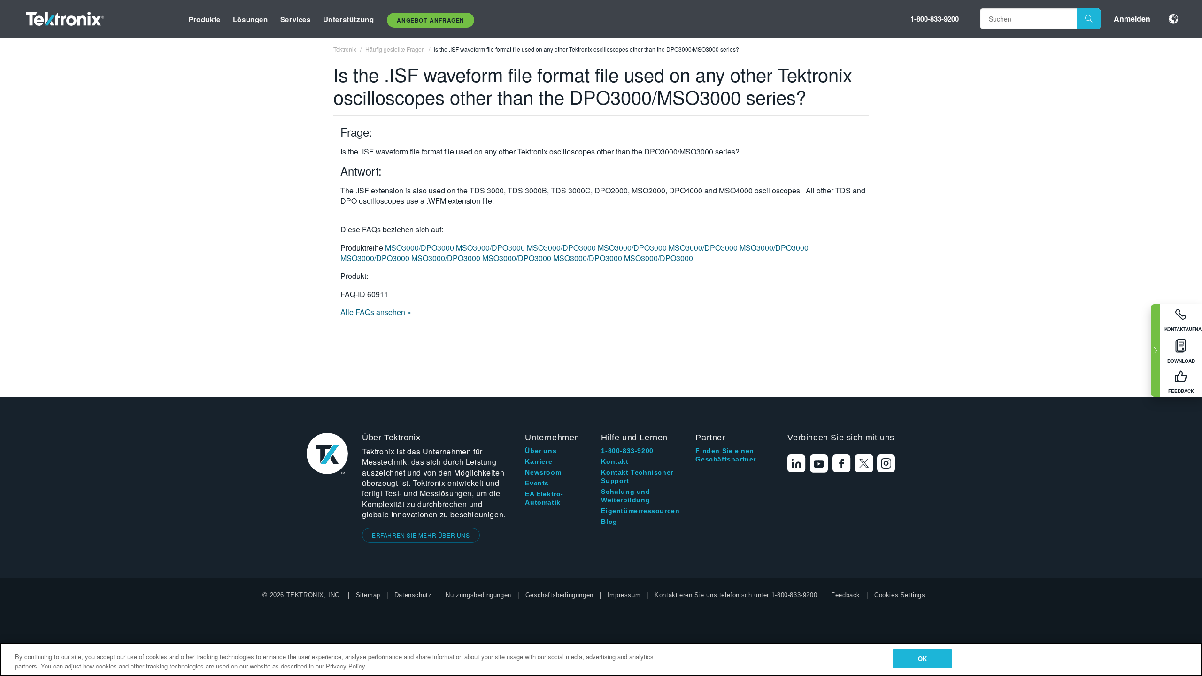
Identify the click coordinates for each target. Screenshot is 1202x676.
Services (295, 19)
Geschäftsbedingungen (559, 595)
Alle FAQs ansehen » (375, 312)
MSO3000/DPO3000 (420, 247)
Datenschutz (413, 595)
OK (922, 658)
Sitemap (368, 595)
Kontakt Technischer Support (637, 476)
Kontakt (614, 461)
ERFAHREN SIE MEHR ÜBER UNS (421, 535)
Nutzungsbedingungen (478, 595)
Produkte (204, 19)
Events (537, 483)
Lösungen (250, 19)
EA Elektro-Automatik (544, 498)
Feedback (845, 595)
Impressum (624, 595)
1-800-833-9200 (934, 19)
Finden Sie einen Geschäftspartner (725, 455)
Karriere (538, 461)
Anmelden (1132, 18)
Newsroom (543, 472)
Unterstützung (348, 19)
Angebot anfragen (430, 20)
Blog (609, 521)
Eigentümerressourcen (640, 511)
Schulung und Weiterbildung (625, 496)
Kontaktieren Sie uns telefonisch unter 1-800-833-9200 (736, 595)
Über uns (540, 450)
